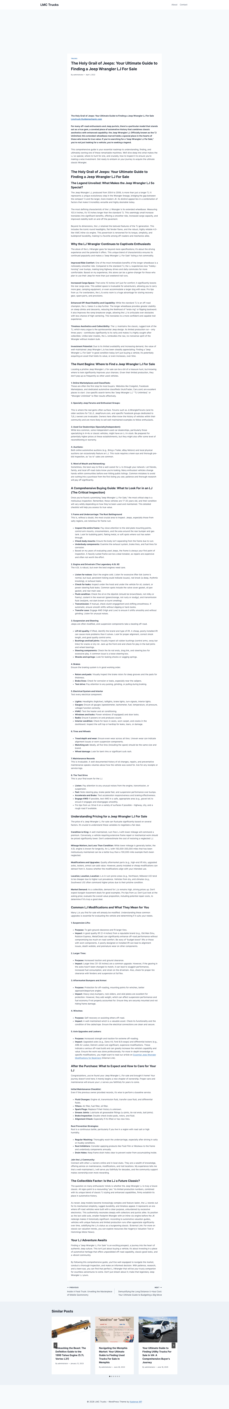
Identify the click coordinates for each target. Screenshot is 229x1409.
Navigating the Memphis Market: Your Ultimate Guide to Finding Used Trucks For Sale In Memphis (113, 1355)
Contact (183, 4)
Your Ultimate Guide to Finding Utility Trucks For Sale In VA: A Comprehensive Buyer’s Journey (156, 1355)
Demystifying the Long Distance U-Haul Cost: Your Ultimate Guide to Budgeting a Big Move (140, 1291)
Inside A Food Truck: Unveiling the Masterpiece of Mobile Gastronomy (89, 1291)
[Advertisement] (114, 36)
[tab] (109, 1376)
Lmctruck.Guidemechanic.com (86, 119)
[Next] (173, 1345)
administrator (78, 75)
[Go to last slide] (55, 1345)
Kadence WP (136, 1402)
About (174, 4)
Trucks (74, 58)
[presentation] (71, 1329)
